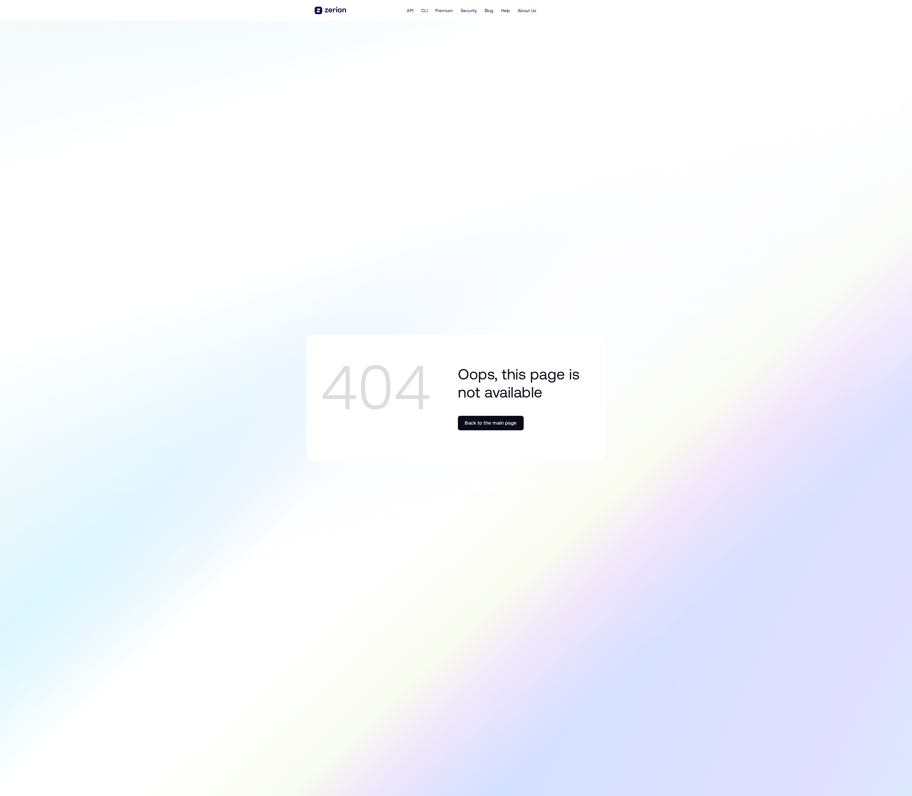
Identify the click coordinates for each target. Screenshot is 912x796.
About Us (527, 10)
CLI (424, 10)
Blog (489, 10)
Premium (444, 10)
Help (505, 10)
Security (469, 10)
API (410, 10)
